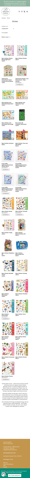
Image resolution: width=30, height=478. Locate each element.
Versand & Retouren (8, 464)
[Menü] (27, 11)
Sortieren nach (5, 26)
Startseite (4, 18)
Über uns (5, 462)
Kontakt (5, 467)
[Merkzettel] (22, 11)
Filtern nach (5, 37)
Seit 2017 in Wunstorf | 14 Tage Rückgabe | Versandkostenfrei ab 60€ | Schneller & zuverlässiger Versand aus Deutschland (15, 3)
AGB (4, 465)
